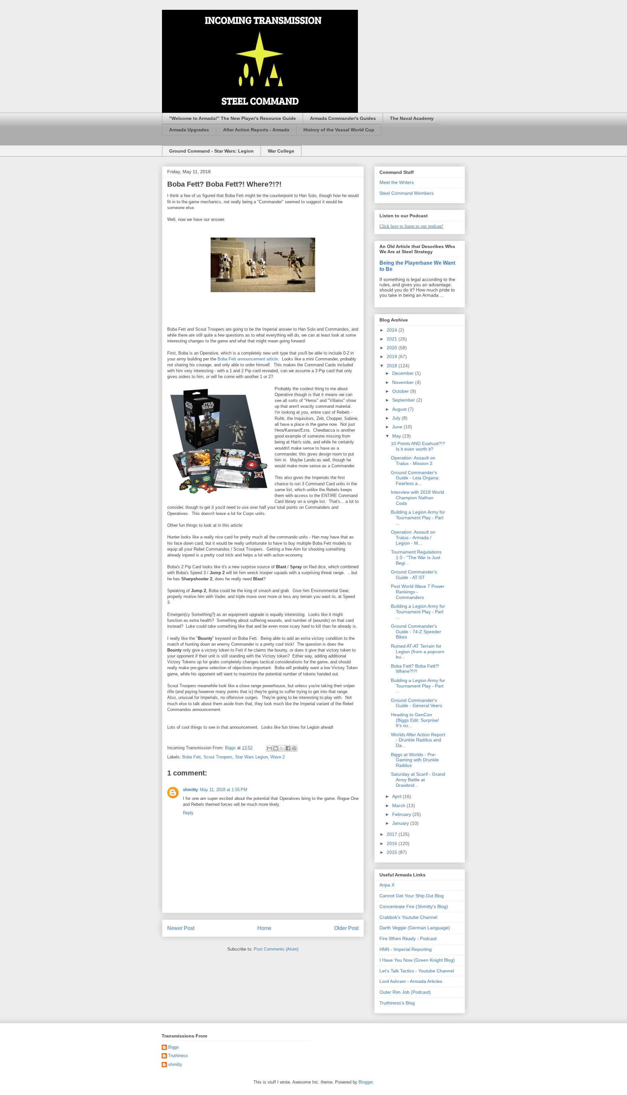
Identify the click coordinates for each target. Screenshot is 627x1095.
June (398, 426)
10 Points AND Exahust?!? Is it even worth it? (418, 446)
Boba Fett (191, 757)
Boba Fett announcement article (247, 359)
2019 (392, 356)
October (401, 391)
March (399, 805)
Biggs (173, 1047)
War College (281, 151)
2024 (392, 330)
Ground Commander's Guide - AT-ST (414, 574)
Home (264, 928)
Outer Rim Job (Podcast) (405, 992)
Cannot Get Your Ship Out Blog (411, 895)
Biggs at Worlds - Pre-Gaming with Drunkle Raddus (415, 760)
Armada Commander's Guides (343, 118)
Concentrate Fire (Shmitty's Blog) (413, 906)
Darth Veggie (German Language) (414, 927)
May (397, 436)
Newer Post (180, 928)
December (403, 373)
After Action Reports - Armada (256, 129)
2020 (392, 347)
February (402, 814)
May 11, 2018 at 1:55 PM (223, 789)
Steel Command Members (406, 193)
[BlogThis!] (275, 748)
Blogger (366, 1082)
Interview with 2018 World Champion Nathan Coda (417, 497)
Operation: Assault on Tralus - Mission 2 (413, 460)
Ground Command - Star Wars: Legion (211, 151)
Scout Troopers (218, 757)
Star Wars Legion (251, 757)
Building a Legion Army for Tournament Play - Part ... (418, 517)
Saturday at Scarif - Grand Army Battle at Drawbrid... (418, 779)
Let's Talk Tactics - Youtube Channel (416, 970)
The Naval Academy (412, 118)
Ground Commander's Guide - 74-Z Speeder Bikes (416, 631)
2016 (392, 843)
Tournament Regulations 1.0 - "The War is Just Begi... (416, 557)
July (397, 418)
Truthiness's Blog (397, 1002)
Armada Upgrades (189, 129)
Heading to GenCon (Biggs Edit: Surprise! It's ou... (415, 720)
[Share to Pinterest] (294, 748)
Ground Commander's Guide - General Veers (416, 703)
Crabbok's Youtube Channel (408, 917)
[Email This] (269, 748)
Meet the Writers (396, 182)
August (400, 409)
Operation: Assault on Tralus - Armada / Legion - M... (413, 537)
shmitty (190, 789)
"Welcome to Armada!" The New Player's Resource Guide (232, 118)
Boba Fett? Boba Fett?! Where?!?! (415, 668)
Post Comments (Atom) (276, 949)
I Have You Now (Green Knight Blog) (417, 960)
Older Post (346, 928)
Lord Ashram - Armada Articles (410, 981)
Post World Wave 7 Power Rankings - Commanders (417, 592)
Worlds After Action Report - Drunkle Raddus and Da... (418, 740)
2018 (392, 365)
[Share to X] (282, 748)
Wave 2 (277, 757)
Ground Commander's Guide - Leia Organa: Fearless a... (415, 478)
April (397, 796)
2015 (392, 852)
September (404, 400)
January (401, 823)
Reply (188, 812)
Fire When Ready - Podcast (408, 938)
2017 (392, 834)
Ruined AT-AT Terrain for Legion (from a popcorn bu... (417, 651)
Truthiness (178, 1055)
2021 (392, 338)
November (403, 382)
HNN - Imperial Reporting (405, 949)
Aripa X (386, 885)
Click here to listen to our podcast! (411, 226)
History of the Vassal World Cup (338, 129)
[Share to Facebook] (288, 748)
